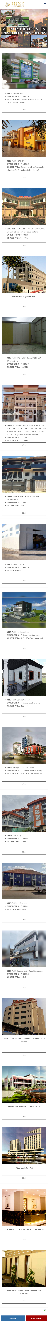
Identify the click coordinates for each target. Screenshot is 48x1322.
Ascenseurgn (36, 1318)
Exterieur (12, 1318)
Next (44, 29)
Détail (24, 110)
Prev (4, 29)
